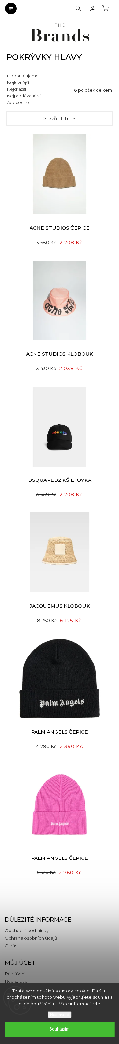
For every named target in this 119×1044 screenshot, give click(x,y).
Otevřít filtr (55, 118)
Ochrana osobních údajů (31, 938)
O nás (11, 945)
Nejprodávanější (23, 95)
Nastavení (59, 1014)
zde (96, 1003)
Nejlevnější (18, 82)
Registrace (16, 981)
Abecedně (18, 102)
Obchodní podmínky (27, 930)
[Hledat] (78, 8)
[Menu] (11, 8)
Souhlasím (59, 1029)
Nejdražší (16, 89)
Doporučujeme (23, 75)
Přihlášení (15, 973)
